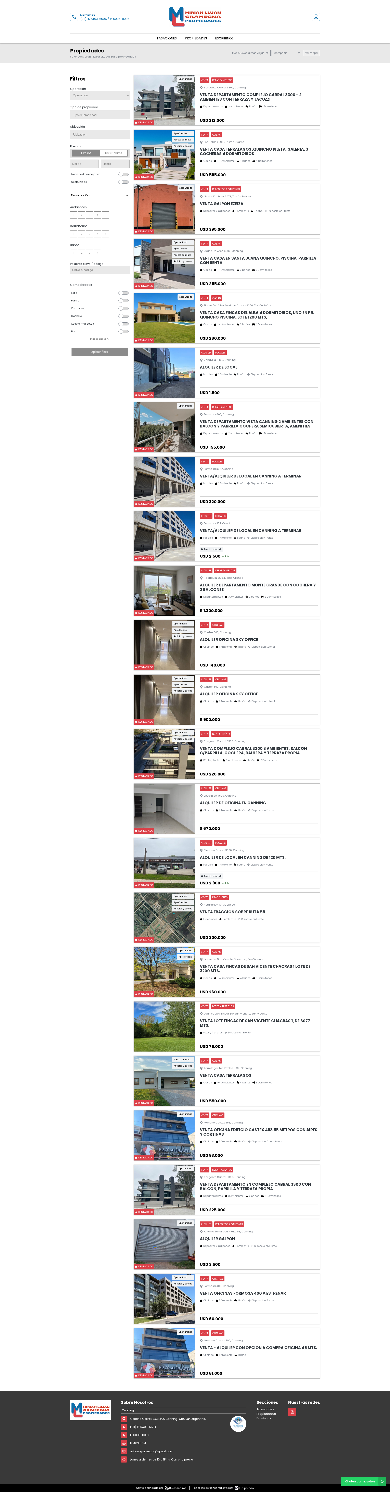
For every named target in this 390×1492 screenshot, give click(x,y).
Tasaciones (167, 38)
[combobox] (100, 114)
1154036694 (138, 1443)
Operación (78, 89)
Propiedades (196, 38)
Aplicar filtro (99, 352)
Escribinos (224, 38)
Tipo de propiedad (84, 107)
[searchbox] (101, 115)
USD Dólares (113, 153)
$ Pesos (86, 153)
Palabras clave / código (86, 264)
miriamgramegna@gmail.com (151, 1451)
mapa (313, 53)
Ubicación (77, 126)
